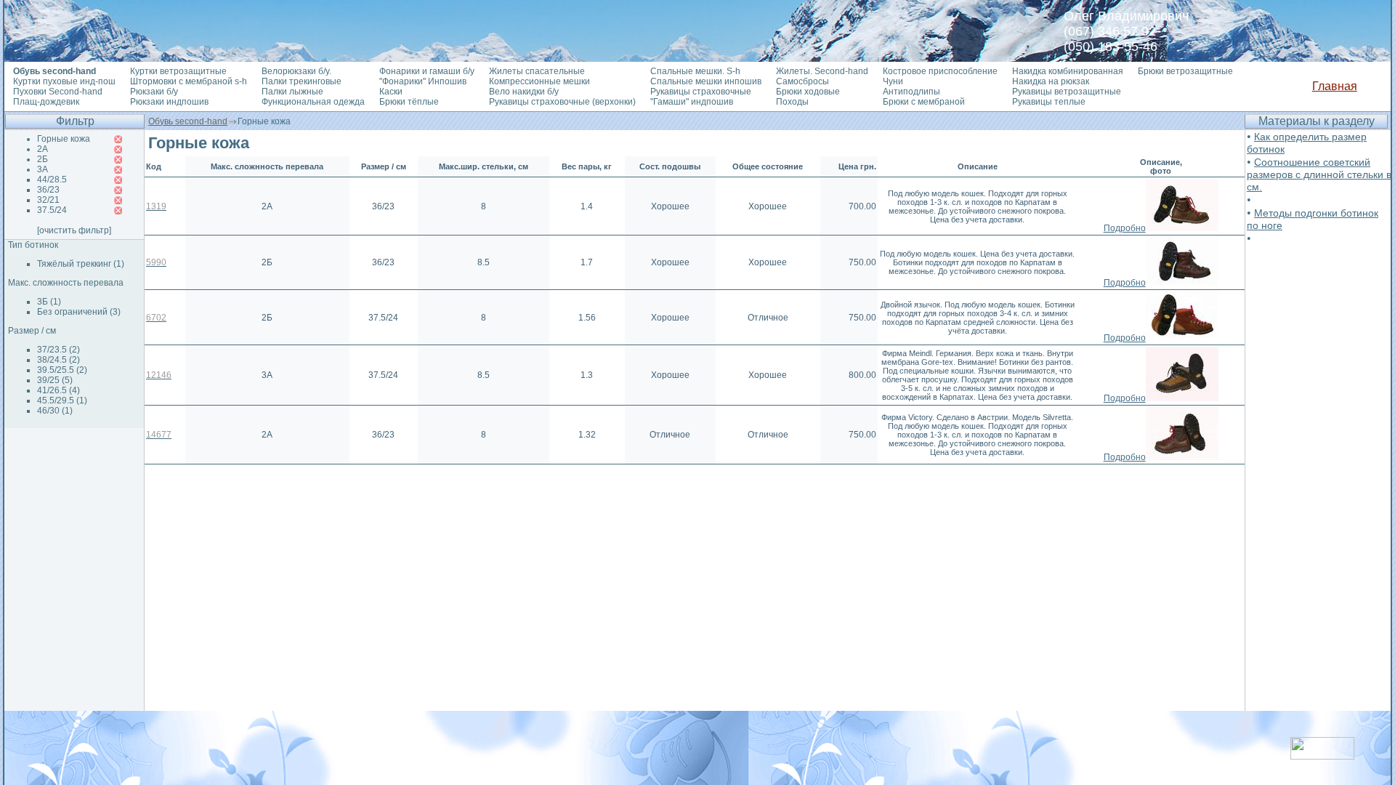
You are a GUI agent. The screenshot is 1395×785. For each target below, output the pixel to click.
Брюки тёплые (409, 102)
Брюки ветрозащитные (1185, 71)
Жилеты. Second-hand (822, 71)
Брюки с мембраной (924, 102)
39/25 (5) (55, 380)
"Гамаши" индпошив (691, 102)
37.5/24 (52, 210)
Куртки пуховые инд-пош (64, 81)
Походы (792, 102)
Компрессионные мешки (539, 81)
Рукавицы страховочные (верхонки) (562, 102)
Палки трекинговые (301, 81)
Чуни (893, 81)
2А (42, 149)
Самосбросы (802, 81)
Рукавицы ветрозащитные (1066, 91)
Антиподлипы (911, 91)
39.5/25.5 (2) (62, 370)
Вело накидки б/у (524, 91)
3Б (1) (49, 302)
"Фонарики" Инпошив (422, 81)
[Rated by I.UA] (1322, 755)
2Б (42, 159)
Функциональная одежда (313, 102)
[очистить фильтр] (74, 230)
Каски (391, 91)
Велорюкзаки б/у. (296, 71)
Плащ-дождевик (46, 102)
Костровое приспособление (940, 71)
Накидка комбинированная (1067, 71)
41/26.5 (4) (58, 390)
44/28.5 (52, 179)
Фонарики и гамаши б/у (426, 71)
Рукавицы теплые (1048, 102)
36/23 (48, 190)
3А (42, 169)
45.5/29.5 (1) (62, 400)
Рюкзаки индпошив (169, 102)
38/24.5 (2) (58, 360)
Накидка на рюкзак (1050, 81)
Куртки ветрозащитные (178, 71)
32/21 (48, 200)
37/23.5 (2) (58, 350)
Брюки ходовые (808, 91)
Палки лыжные (292, 91)
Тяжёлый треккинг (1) (80, 264)
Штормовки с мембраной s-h (188, 81)
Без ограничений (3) (79, 312)
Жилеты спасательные (537, 71)
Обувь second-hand (187, 121)
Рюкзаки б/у (154, 91)
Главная (1334, 86)
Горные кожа (63, 139)
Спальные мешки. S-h (695, 71)
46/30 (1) (55, 411)
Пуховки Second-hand (57, 91)
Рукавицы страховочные (700, 91)
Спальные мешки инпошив (705, 81)
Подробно (1125, 228)
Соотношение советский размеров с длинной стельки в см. (1319, 174)
